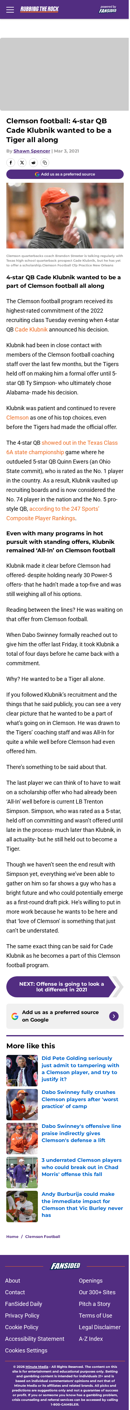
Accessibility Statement (34, 1338)
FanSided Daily (23, 1304)
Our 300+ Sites (97, 1292)
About (12, 1280)
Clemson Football (42, 1236)
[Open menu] (10, 9)
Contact (15, 1292)
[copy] (44, 162)
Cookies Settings (26, 1350)
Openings (91, 1280)
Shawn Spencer (32, 151)
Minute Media (37, 1367)
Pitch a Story (94, 1304)
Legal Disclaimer (100, 1327)
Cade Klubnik (31, 329)
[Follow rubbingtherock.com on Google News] (114, 1016)
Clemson (17, 417)
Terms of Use (95, 1315)
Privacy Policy (22, 1315)
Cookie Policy (21, 1327)
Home (12, 1236)
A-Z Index (91, 1338)
